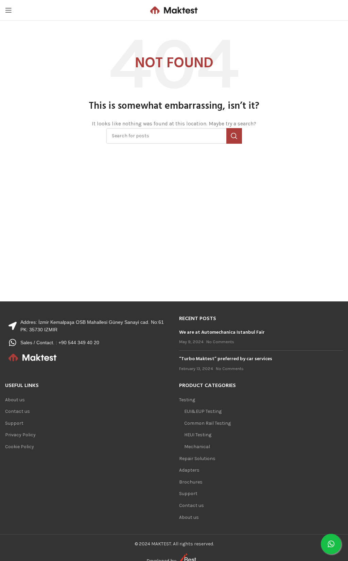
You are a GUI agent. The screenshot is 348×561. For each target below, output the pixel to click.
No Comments (220, 341)
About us (15, 400)
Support (14, 423)
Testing (187, 400)
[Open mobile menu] (8, 10)
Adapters (189, 470)
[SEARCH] (234, 136)
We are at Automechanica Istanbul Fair (222, 332)
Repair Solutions (197, 458)
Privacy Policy (20, 435)
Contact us (17, 411)
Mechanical (197, 447)
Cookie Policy (19, 447)
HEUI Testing (197, 435)
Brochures (191, 482)
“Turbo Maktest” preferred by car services (225, 359)
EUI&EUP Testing (203, 411)
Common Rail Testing (207, 423)
